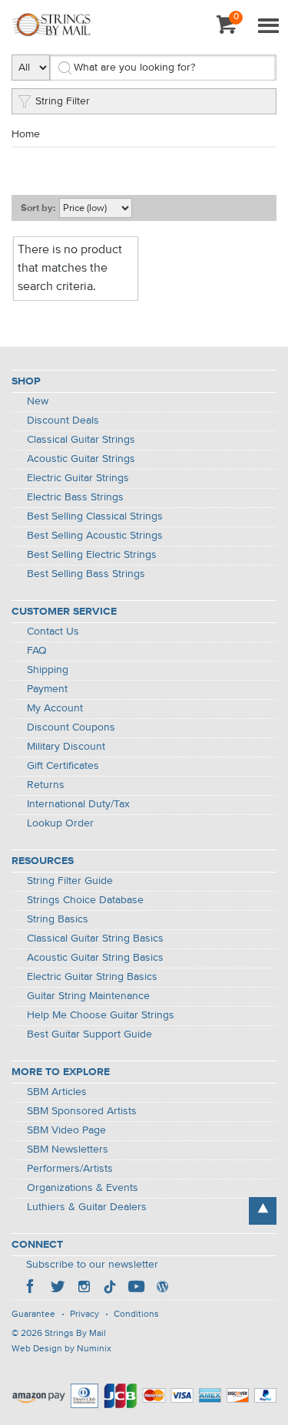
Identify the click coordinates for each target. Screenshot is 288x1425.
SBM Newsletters (67, 1149)
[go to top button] (262, 1211)
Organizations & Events (82, 1188)
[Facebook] (31, 1288)
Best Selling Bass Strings (86, 574)
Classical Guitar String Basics (95, 938)
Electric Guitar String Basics (92, 976)
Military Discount (66, 746)
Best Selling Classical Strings (95, 516)
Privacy (84, 1314)
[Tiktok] (109, 1288)
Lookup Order (60, 823)
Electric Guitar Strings (78, 478)
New (37, 401)
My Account (55, 708)
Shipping (47, 670)
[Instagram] (83, 1288)
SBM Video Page (66, 1130)
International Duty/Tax (78, 804)
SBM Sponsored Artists (82, 1111)
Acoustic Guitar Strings (81, 459)
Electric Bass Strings (75, 497)
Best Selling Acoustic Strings (95, 535)
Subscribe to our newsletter (92, 1264)
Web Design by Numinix (61, 1349)
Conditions (136, 1314)
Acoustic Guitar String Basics (95, 957)
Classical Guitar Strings (81, 439)
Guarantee (33, 1314)
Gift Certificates (63, 765)
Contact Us (53, 631)
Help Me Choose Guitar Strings (100, 1015)
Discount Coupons (71, 727)
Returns (46, 785)
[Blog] (162, 1288)
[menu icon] (268, 27)
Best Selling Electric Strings (92, 554)
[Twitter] (57, 1288)
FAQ (37, 650)
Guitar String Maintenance (88, 996)
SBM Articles (57, 1092)
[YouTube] (135, 1288)
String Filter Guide (70, 881)
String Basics (57, 919)
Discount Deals (63, 420)
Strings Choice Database (85, 900)
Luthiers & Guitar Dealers (87, 1207)
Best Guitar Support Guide (89, 1034)
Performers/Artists (70, 1168)
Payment (47, 689)
